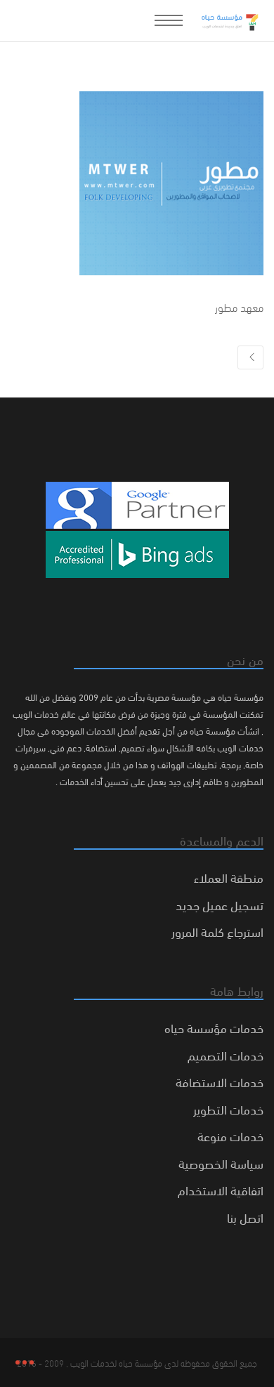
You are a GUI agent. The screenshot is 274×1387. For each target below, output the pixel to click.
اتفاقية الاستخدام (220, 1189)
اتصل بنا (245, 1216)
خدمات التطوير (228, 1108)
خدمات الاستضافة (219, 1081)
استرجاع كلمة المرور (217, 930)
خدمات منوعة (230, 1135)
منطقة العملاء (228, 876)
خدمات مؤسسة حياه (213, 1027)
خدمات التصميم (225, 1054)
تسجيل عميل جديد (219, 904)
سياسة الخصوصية (220, 1162)
